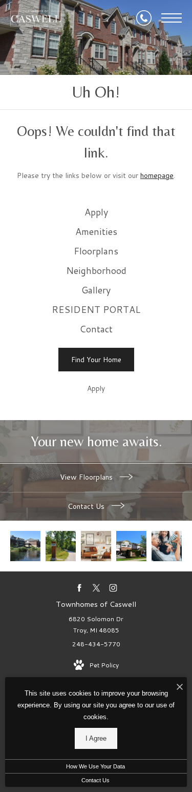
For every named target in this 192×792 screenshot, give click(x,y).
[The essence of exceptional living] (96, 546)
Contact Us (87, 506)
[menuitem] (96, 212)
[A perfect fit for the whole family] (167, 546)
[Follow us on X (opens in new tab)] (96, 588)
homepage (157, 175)
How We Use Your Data (95, 766)
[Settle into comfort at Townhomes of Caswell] (25, 546)
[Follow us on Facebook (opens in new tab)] (79, 588)
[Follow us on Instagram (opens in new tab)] (112, 588)
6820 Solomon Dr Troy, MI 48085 (96, 625)
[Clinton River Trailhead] (61, 546)
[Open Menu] (171, 18)
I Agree (96, 738)
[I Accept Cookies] (180, 687)
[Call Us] (144, 18)
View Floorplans (87, 477)
